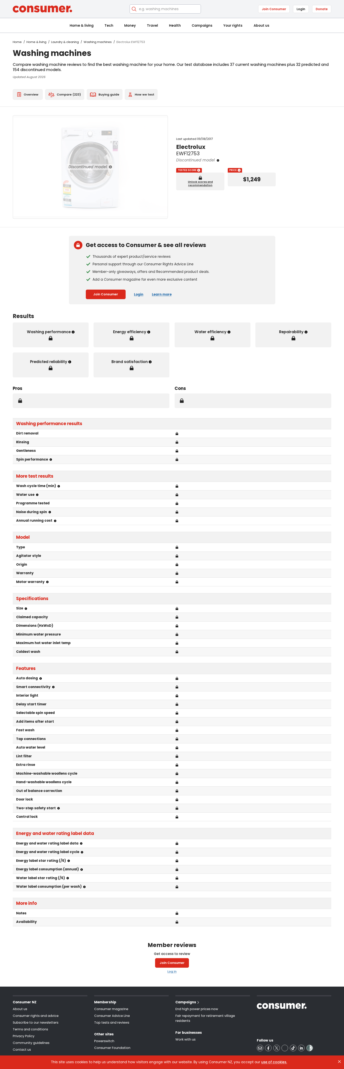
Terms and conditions (30, 1029)
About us (261, 25)
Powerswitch (104, 1041)
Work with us (185, 1039)
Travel (152, 25)
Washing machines (98, 42)
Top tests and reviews (111, 1022)
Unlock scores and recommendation (200, 183)
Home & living (82, 25)
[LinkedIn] (301, 1048)
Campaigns (202, 25)
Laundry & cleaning (65, 42)
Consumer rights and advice (36, 1015)
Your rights (232, 25)
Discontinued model (87, 167)
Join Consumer (274, 9)
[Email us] (260, 1048)
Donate (322, 9)
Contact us (22, 1049)
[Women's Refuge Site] (309, 1048)
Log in (172, 971)
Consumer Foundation (112, 1048)
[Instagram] (284, 1048)
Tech (109, 25)
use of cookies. (274, 1062)
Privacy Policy (23, 1036)
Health (175, 25)
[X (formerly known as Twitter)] (276, 1048)
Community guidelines (31, 1043)
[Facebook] (268, 1048)
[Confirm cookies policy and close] (339, 1062)
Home (17, 42)
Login (301, 9)
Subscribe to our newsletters (35, 1022)
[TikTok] (293, 1048)
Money (130, 25)
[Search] (134, 9)
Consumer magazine (111, 1009)
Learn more (162, 294)
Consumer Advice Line (112, 1015)
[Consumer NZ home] (42, 9)
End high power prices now (196, 1009)
